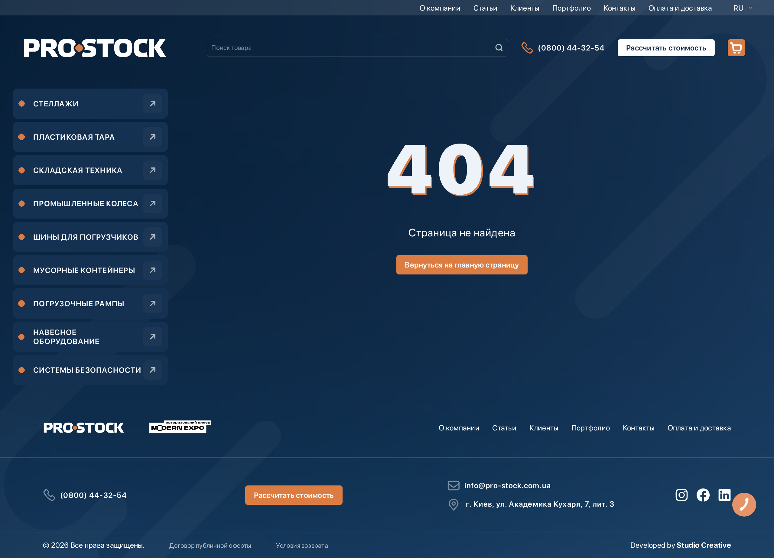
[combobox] (357, 48)
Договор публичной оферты (210, 545)
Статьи (485, 7)
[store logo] (94, 47)
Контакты (620, 7)
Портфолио (571, 7)
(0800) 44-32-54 (571, 47)
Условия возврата (302, 545)
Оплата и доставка (680, 7)
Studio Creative (704, 545)
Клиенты (525, 7)
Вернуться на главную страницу (462, 264)
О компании (440, 7)
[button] (743, 7)
